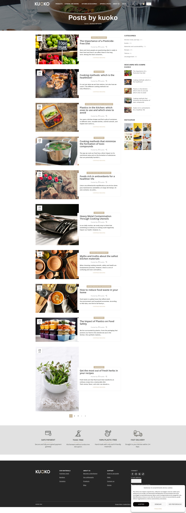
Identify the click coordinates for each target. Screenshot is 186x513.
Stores (109, 485)
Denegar (158, 504)
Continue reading (99, 57)
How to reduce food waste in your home (99, 291)
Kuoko (126, 43)
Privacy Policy (158, 508)
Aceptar (141, 504)
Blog (84, 485)
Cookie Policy (126, 504)
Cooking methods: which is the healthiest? (97, 76)
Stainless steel (64, 473)
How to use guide (113, 473)
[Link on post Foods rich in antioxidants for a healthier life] (57, 184)
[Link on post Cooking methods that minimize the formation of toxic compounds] (57, 151)
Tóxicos (94, 37)
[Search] (137, 4)
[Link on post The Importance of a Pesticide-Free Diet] (57, 49)
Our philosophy (88, 477)
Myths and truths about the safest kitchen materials (99, 257)
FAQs (108, 477)
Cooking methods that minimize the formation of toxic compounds (98, 144)
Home (86, 24)
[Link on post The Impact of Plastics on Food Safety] (57, 330)
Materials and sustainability (94, 104)
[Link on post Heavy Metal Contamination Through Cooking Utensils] (57, 224)
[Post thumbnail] (128, 73)
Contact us (110, 481)
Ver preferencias (175, 504)
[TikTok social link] (143, 474)
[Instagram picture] (128, 127)
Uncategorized (101, 37)
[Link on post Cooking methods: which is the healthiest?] (57, 83)
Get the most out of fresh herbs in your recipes (99, 372)
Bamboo (62, 477)
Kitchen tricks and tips (94, 173)
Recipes (126, 50)
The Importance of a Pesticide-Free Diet (97, 42)
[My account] (133, 4)
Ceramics (62, 481)
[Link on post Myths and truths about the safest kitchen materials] (57, 264)
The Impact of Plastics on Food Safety (97, 322)
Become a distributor (90, 473)
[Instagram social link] (136, 474)
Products (86, 481)
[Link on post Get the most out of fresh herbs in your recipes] (57, 379)
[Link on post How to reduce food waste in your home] (57, 298)
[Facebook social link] (132, 474)
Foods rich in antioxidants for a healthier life (97, 177)
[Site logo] (42, 4)
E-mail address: (136, 477)
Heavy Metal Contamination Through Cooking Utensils (95, 217)
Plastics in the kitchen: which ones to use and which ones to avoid (97, 110)
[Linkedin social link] (139, 474)
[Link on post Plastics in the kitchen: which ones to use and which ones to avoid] (57, 117)
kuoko (108, 17)
